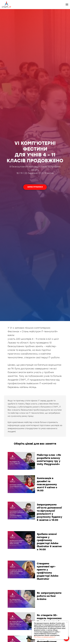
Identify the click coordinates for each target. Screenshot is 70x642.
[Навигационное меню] (67, 4)
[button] (35, 187)
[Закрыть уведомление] (67, 622)
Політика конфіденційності (44, 637)
